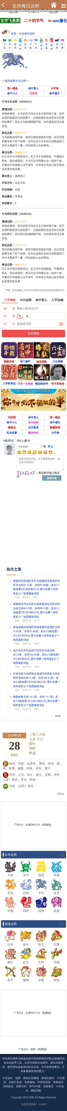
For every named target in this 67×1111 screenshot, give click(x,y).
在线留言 (48, 1086)
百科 (17, 597)
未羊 (41, 47)
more (61, 854)
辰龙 (25, 46)
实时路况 (8, 1086)
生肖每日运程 (25, 6)
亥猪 (62, 46)
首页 (13, 33)
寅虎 (15, 46)
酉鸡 (51, 47)
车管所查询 (43, 1082)
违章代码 (21, 1086)
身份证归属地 (31, 1078)
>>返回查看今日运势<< (15, 80)
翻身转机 (33, 432)
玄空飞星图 (10, 20)
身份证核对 (47, 1078)
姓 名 (9, 308)
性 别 (9, 316)
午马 (36, 46)
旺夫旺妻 (12, 432)
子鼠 (5, 46)
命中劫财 (33, 422)
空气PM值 (35, 1086)
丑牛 (10, 46)
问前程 (33, 93)
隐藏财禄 (55, 427)
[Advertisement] (33, 523)
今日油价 (7, 1078)
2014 (25, 1097)
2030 (31, 1097)
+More (60, 793)
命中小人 (12, 93)
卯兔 (20, 47)
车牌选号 (58, 1082)
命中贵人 (33, 88)
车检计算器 (15, 1082)
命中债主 (54, 93)
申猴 (46, 46)
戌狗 (57, 46)
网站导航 (36, 1090)
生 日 (9, 323)
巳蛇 (31, 46)
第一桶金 (12, 88)
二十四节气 (34, 20)
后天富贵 (33, 427)
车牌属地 (29, 1082)
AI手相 (55, 88)
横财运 (12, 427)
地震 (17, 1078)
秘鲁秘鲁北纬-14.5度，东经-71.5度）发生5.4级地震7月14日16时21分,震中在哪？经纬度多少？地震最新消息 (36, 701)
